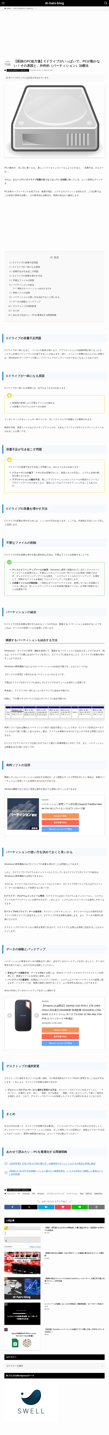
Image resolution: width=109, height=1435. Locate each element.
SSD (33, 1194)
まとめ (16, 310)
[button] (12, 1207)
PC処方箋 (25, 1194)
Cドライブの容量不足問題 (25, 262)
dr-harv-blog (54, 3)
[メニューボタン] (3, 3)
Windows (40, 1194)
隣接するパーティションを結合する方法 (34, 288)
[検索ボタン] (106, 3)
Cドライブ (11, 1194)
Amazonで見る (60, 816)
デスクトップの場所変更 (24, 306)
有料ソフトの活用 (21, 293)
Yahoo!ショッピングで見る (60, 829)
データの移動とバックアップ (27, 302)
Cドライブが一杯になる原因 (26, 267)
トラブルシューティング (55, 1194)
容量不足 (89, 1194)
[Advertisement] (54, 30)
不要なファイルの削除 (23, 280)
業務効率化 (98, 1194)
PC (19, 1194)
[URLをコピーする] (96, 1207)
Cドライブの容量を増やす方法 (27, 276)
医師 (81, 1194)
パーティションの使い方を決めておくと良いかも (36, 297)
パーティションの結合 (23, 285)
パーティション (72, 1194)
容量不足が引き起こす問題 (25, 271)
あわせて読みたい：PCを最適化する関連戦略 (34, 315)
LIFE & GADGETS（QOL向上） (17, 70)
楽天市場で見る (60, 822)
